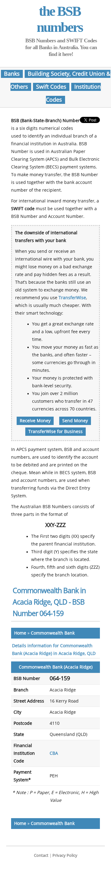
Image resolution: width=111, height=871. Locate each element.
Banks (12, 73)
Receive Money (35, 420)
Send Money (75, 420)
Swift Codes (51, 86)
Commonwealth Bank (53, 633)
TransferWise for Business (55, 431)
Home (20, 633)
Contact (41, 855)
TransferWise (72, 297)
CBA (54, 753)
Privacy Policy (64, 855)
